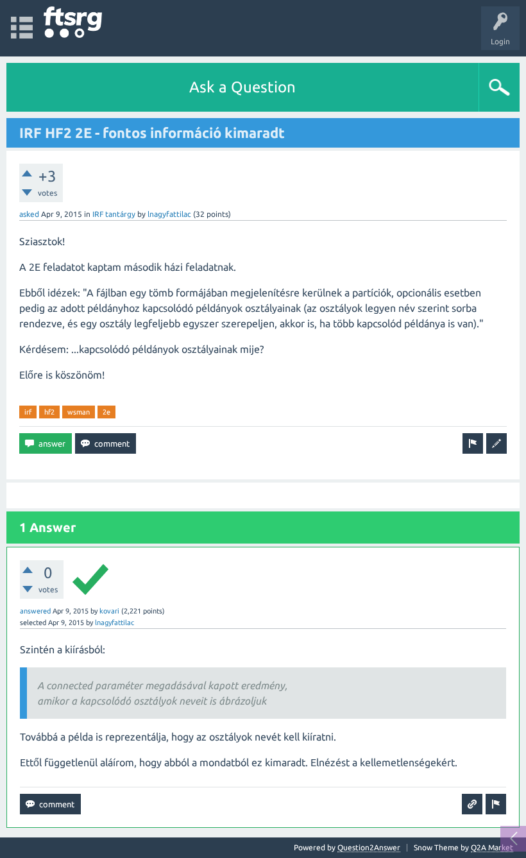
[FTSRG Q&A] (73, 22)
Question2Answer (368, 847)
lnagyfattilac (169, 214)
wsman (78, 412)
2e (106, 412)
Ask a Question (242, 87)
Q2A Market (492, 847)
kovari (109, 611)
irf (27, 412)
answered (35, 611)
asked (29, 214)
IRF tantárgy (113, 214)
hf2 (49, 412)
